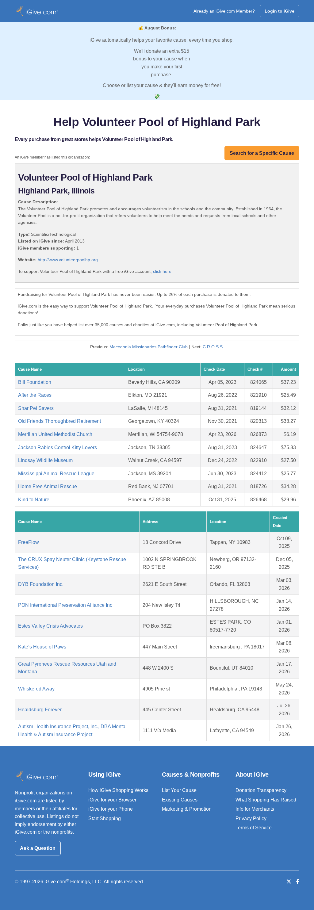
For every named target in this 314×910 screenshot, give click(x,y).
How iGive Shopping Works (118, 790)
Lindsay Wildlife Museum (45, 460)
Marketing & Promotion (187, 809)
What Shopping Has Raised (266, 799)
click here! (163, 271)
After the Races (35, 395)
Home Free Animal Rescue (47, 486)
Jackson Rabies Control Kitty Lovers (57, 447)
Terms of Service (254, 827)
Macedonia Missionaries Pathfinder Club (148, 346)
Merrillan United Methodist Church (55, 434)
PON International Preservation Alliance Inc (65, 605)
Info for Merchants (255, 809)
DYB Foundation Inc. (40, 584)
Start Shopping (104, 818)
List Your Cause (179, 790)
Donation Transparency (261, 790)
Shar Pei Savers (36, 408)
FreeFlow (28, 542)
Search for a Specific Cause (262, 153)
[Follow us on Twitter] (288, 881)
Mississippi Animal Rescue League (56, 473)
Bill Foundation (34, 382)
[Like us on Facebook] (297, 881)
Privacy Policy (251, 818)
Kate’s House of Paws (42, 646)
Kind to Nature (33, 499)
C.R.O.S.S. (213, 346)
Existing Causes (179, 799)
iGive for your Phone (110, 809)
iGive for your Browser (112, 799)
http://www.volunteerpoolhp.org (68, 259)
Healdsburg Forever (40, 709)
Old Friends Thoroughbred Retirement (59, 421)
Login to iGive (279, 11)
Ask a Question (38, 848)
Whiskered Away (36, 688)
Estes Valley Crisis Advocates (50, 626)
